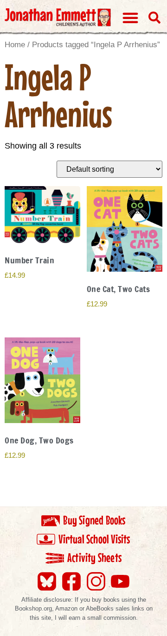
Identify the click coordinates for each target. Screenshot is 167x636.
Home (15, 44)
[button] (130, 17)
